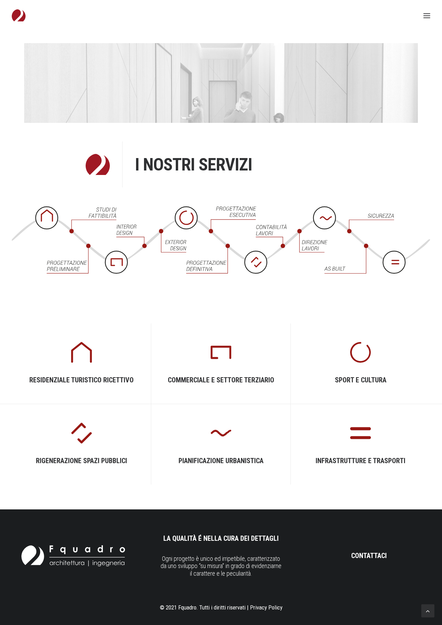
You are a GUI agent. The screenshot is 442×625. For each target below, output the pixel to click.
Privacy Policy (266, 607)
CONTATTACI (369, 555)
